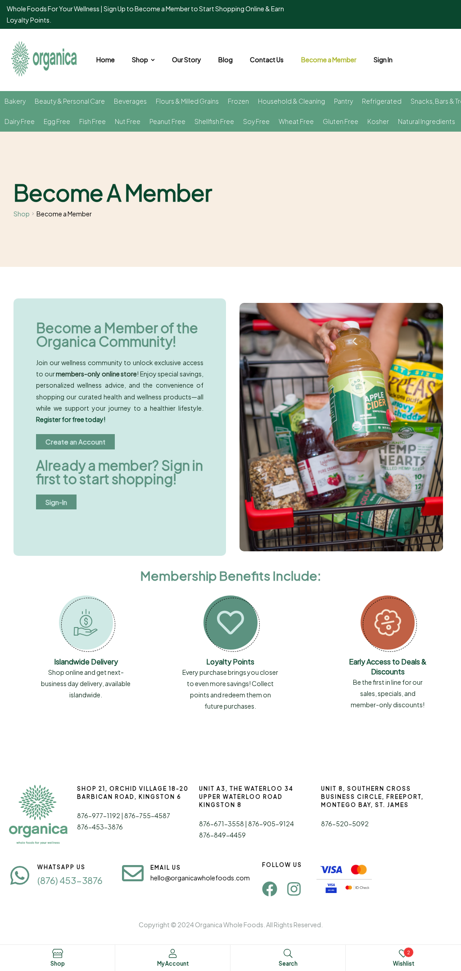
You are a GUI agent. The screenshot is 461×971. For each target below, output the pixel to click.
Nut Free (127, 121)
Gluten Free (340, 121)
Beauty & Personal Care (70, 101)
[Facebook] (269, 889)
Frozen (238, 101)
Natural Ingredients (426, 121)
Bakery (15, 101)
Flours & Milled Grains (187, 101)
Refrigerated (382, 101)
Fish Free (92, 121)
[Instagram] (294, 889)
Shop (22, 214)
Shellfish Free (214, 121)
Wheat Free (296, 121)
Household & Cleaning (291, 101)
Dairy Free (20, 121)
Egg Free (57, 121)
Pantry (343, 101)
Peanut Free (167, 121)
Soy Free (256, 121)
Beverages (130, 101)
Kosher (378, 121)
